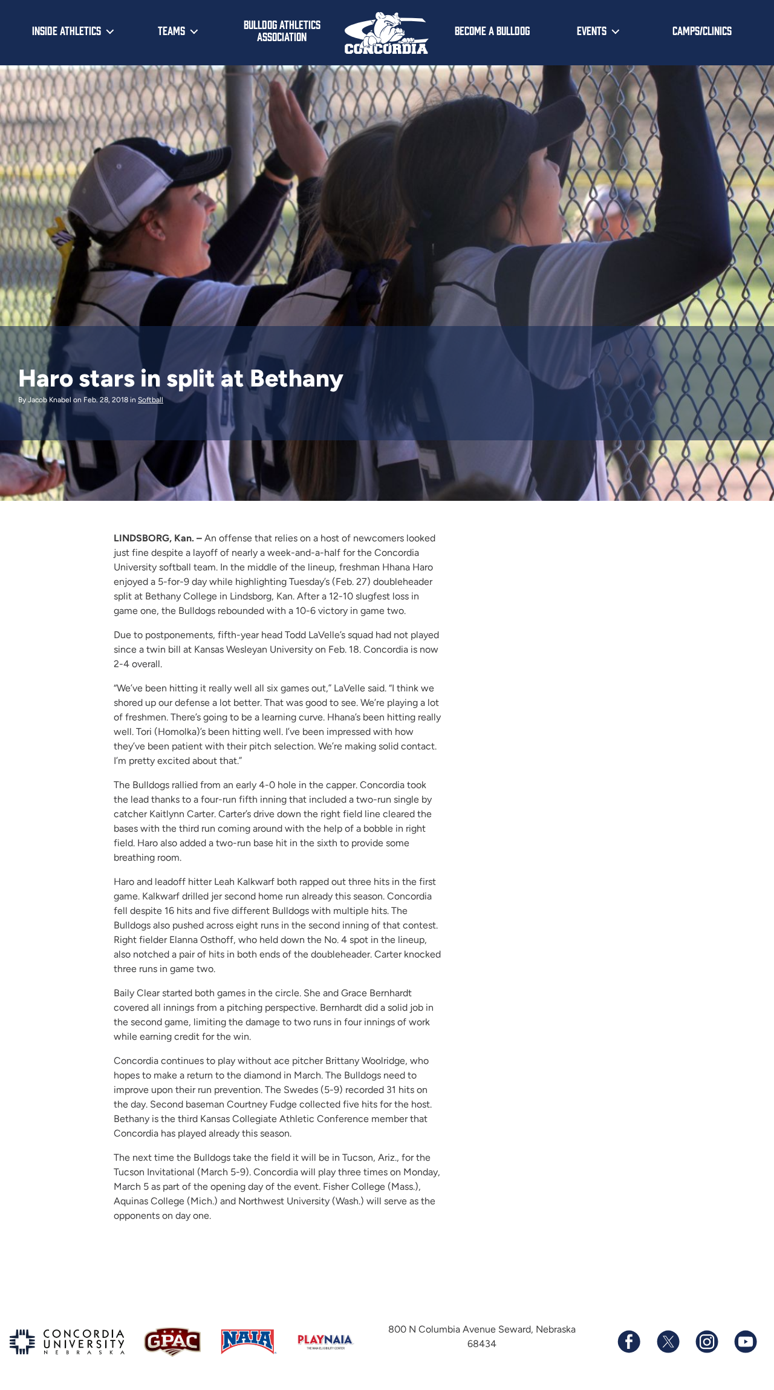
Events (592, 30)
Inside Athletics (66, 30)
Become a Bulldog (492, 30)
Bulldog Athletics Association (282, 31)
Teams (171, 30)
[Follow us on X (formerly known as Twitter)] (667, 1341)
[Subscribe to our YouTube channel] (745, 1341)
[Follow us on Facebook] (629, 1341)
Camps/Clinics (702, 30)
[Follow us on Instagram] (706, 1341)
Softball (150, 400)
